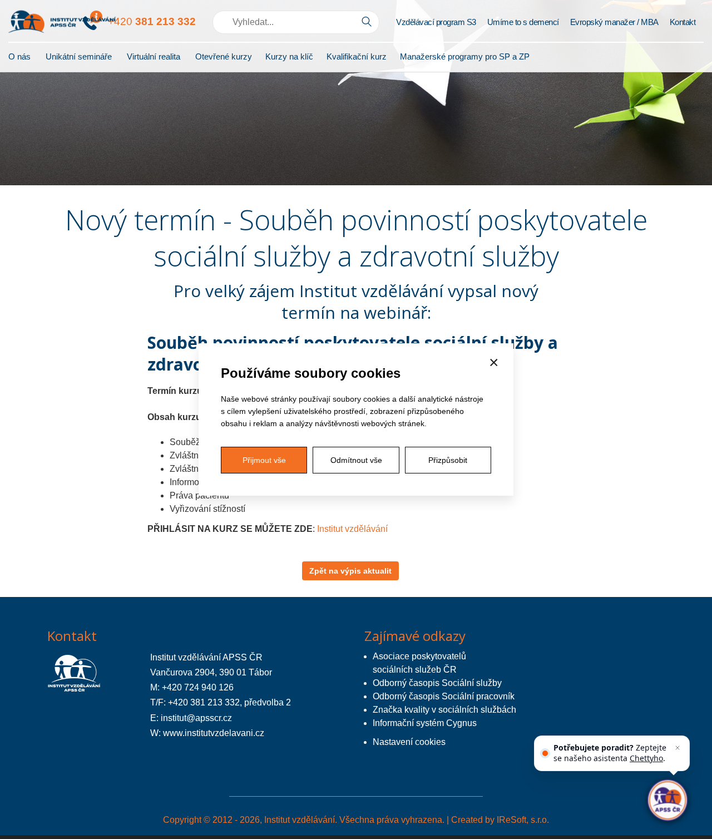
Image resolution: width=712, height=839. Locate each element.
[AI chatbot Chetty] (667, 800)
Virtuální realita (153, 56)
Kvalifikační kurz (357, 56)
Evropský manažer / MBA (614, 22)
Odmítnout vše (356, 460)
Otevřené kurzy (223, 56)
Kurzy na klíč (289, 56)
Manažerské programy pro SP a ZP (465, 56)
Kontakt (683, 22)
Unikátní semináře (79, 56)
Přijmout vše (264, 460)
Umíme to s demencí (523, 22)
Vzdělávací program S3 (436, 22)
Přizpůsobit (447, 460)
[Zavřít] (677, 748)
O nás (19, 56)
